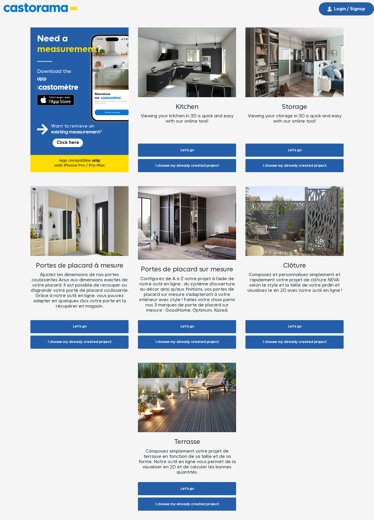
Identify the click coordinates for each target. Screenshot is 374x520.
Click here (68, 142)
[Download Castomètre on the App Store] (55, 100)
